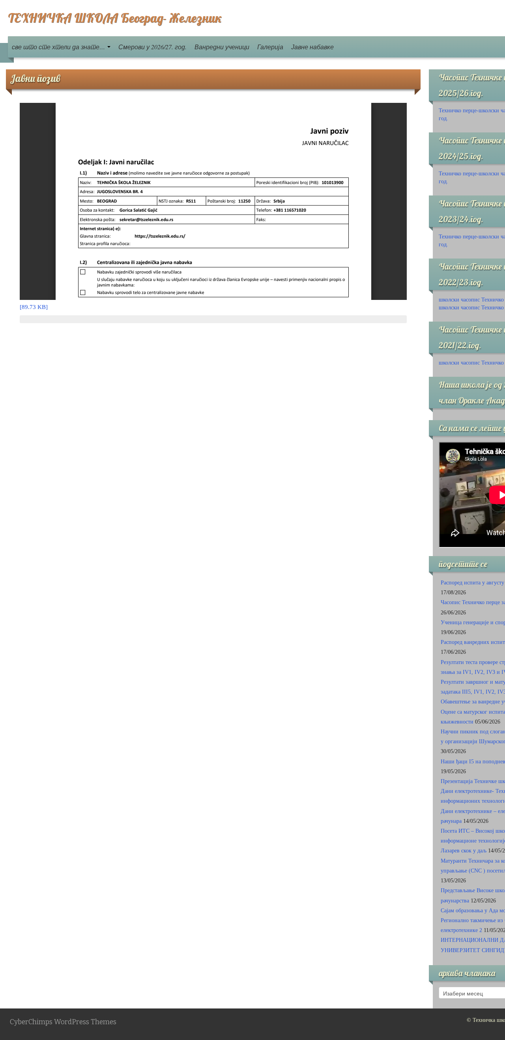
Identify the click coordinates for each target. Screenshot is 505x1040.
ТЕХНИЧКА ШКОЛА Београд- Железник (115, 18)
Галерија (270, 47)
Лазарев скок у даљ (463, 851)
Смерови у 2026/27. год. (152, 47)
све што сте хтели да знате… (59, 47)
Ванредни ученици (222, 47)
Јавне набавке (312, 47)
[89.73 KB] (34, 306)
